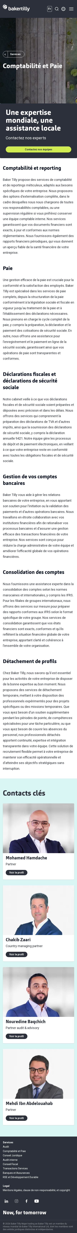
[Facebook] (26, 1201)
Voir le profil (16, 872)
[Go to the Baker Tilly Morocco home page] (16, 9)
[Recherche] (56, 9)
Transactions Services (15, 1168)
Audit (6, 1146)
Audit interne (10, 1159)
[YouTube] (36, 1201)
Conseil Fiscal (10, 1164)
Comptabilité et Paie (14, 1151)
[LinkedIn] (6, 1201)
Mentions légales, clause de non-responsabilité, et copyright (36, 1190)
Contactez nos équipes (38, 149)
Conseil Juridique (12, 1155)
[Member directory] (63, 9)
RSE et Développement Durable (20, 1177)
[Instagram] (16, 1201)
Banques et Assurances (16, 1172)
